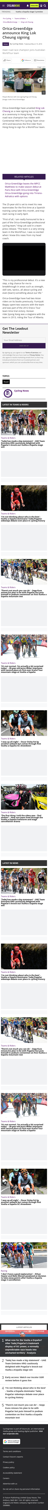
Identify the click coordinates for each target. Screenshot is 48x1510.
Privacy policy (8, 1462)
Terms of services (31, 352)
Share (9, 60)
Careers (6, 1478)
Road (6, 381)
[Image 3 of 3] (40, 80)
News (5, 44)
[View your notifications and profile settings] (28, 5)
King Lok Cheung (27, 22)
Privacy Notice (35, 355)
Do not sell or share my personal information (21, 1489)
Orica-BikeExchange (10, 22)
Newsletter (40, 60)
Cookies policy (9, 1467)
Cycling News (17, 44)
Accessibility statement (12, 1473)
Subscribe (34, 6)
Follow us (27, 60)
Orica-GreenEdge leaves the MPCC (22, 183)
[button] (45, 5)
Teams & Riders (20, 18)
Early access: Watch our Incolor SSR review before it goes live (24, 1379)
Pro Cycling (7, 18)
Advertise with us (10, 1483)
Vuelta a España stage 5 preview (29, 12)
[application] (24, 258)
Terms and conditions (12, 1451)
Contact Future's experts (13, 1457)
